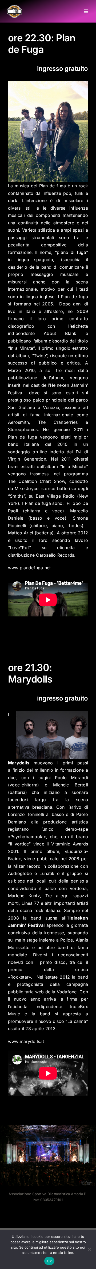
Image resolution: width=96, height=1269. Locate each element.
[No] (89, 1249)
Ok (49, 1261)
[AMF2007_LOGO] (14, 7)
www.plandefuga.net (29, 567)
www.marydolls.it (26, 1041)
